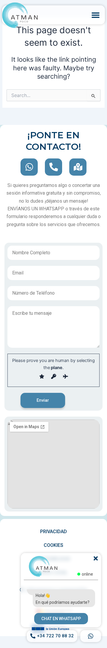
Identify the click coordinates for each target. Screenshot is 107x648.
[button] (95, 14)
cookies (53, 545)
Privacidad (53, 531)
